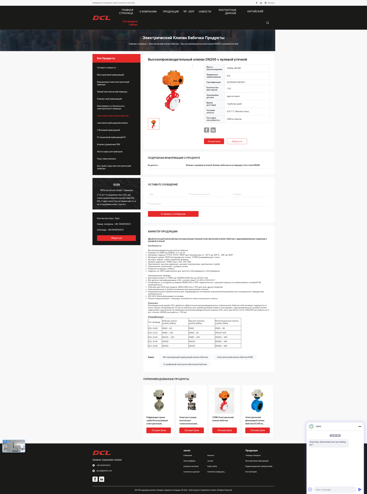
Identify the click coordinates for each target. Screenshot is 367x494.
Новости (210, 455)
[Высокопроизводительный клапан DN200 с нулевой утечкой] (174, 90)
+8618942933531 (116, 230)
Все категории (251, 472)
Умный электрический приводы (112, 92)
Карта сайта (212, 466)
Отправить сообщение (173, 214)
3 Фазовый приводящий (108, 130)
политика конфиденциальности (217, 472)
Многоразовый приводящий (110, 75)
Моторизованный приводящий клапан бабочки (185, 357)
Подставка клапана (106, 159)
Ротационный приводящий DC (111, 137)
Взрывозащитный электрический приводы (113, 83)
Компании (188, 455)
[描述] (267, 22)
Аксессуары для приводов (109, 151)
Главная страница (137, 44)
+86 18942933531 (122, 224)
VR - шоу (188, 11)
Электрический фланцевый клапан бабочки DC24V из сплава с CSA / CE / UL (256, 420)
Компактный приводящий (109, 99)
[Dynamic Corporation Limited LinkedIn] (261, 3)
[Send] (360, 489)
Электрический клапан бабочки (163, 44)
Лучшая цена (214, 141)
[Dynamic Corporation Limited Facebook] (257, 3)
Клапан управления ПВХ (108, 144)
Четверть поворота (106, 67)
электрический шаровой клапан (112, 123)
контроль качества (191, 466)
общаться (116, 238)
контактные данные (192, 472)
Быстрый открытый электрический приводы (114, 167)
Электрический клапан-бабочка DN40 (235, 357)
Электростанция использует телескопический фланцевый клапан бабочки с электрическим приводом (188, 420)
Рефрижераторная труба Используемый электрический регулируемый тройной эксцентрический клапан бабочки (158, 420)
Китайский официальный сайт (253, 13)
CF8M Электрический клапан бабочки (223, 419)
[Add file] (310, 489)
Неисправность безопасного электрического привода (111, 107)
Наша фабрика (189, 461)
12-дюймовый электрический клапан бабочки (185, 364)
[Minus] (360, 426)
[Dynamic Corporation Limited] (101, 18)
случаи (210, 461)
